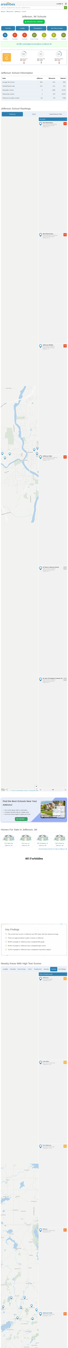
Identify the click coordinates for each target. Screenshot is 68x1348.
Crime (30, 969)
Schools (53, 969)
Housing (46, 969)
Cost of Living (21, 969)
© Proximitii (13, 790)
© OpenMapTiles (31, 790)
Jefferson (17, 11)
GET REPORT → (21, 819)
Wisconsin (10, 11)
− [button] (36, 789)
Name (34, 114)
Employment (38, 969)
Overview (8, 28)
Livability (58, 3)
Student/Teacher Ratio (55, 114)
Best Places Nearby (57, 28)
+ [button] (36, 786)
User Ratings (62, 969)
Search (3, 11)
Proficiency (12, 114)
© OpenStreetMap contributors (21, 790)
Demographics (38, 28)
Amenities (13, 969)
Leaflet (37, 790)
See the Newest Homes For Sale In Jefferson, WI (53, 849)
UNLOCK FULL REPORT (35, 21)
